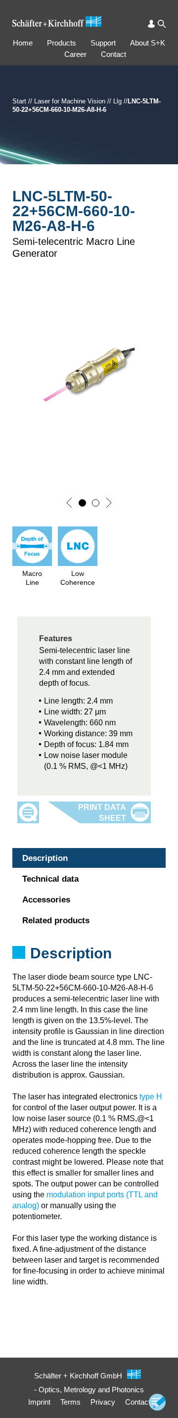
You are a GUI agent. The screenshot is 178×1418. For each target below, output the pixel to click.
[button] (69, 503)
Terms (70, 1402)
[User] (151, 24)
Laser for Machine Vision (69, 101)
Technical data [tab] (50, 879)
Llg (117, 101)
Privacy (102, 1402)
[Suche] (162, 24)
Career (75, 54)
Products (61, 43)
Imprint (39, 1402)
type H (150, 1096)
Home (23, 43)
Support (103, 43)
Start (19, 101)
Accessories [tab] (46, 899)
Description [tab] (45, 858)
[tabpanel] (89, 966)
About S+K (147, 43)
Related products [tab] (55, 920)
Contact (113, 54)
